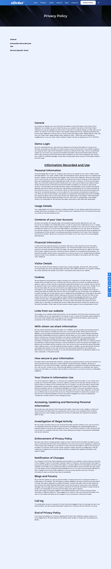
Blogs (67, 3)
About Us (59, 3)
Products (43, 3)
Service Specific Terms (19, 50)
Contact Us (75, 3)
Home (35, 3)
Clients (51, 3)
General (13, 39)
